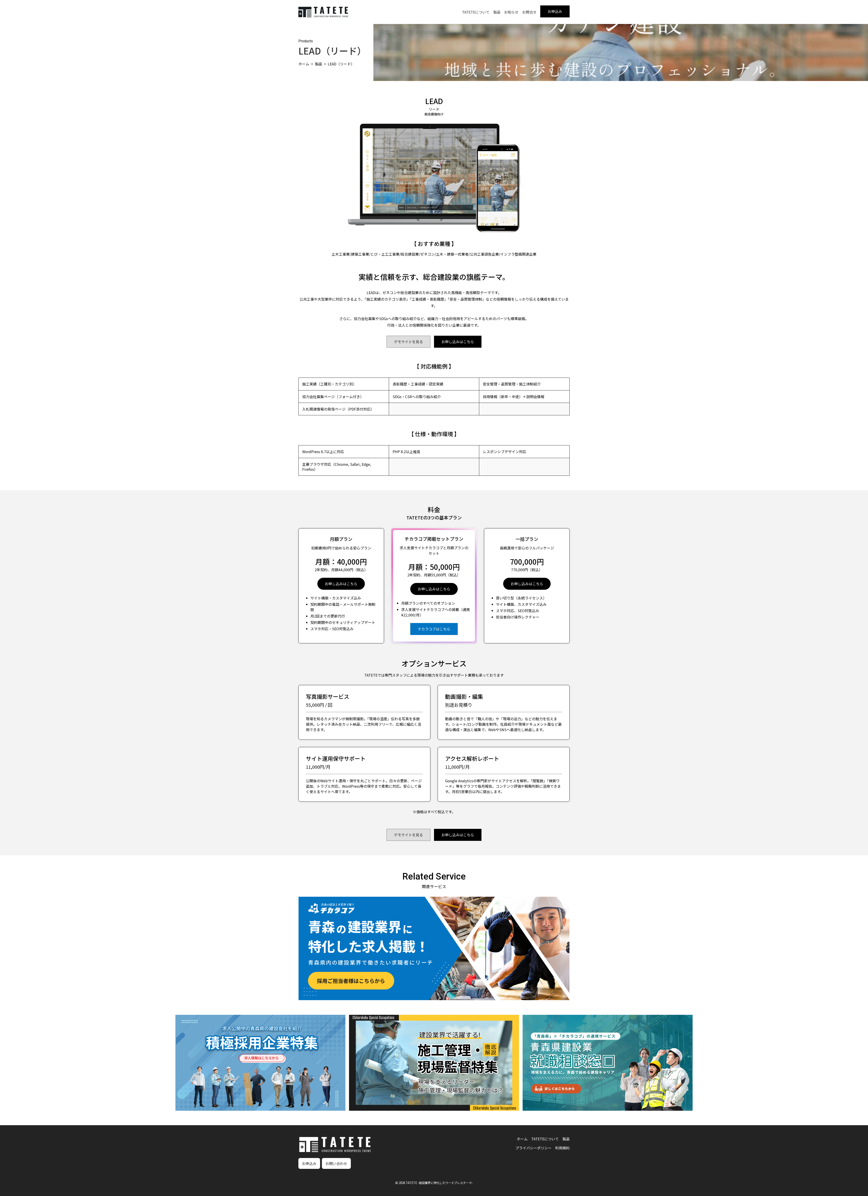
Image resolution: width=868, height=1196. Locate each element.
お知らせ (511, 12)
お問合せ (529, 12)
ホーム (303, 64)
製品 (496, 12)
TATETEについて (476, 12)
